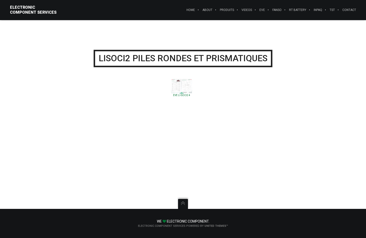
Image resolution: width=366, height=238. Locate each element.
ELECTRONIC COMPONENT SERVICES (33, 10)
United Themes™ (216, 226)
